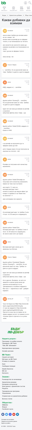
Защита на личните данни (9, 421)
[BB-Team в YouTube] (13, 414)
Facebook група (7, 409)
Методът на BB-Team (9, 359)
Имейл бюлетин (7, 369)
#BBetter (5, 405)
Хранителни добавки (15, 15)
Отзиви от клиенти (8, 361)
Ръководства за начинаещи (11, 379)
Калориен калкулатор (9, 384)
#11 (28, 259)
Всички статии (7, 399)
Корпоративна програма (10, 348)
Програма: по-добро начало (12, 341)
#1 (28, 67)
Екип (3, 364)
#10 (28, 244)
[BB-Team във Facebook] (2, 414)
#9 (28, 224)
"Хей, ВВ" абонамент (9, 345)
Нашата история (8, 357)
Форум (4, 15)
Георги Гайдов (12, 65)
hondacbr (10, 30)
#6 (28, 161)
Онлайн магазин (7, 351)
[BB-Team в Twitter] (6, 414)
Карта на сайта (5, 423)
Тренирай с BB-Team (9, 343)
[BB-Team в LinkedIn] (17, 414)
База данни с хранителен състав (13, 386)
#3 (28, 97)
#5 (28, 140)
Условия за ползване (7, 419)
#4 (28, 123)
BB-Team (6, 355)
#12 (28, 300)
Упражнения (6, 393)
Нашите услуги (8, 339)
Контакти (5, 373)
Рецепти (5, 388)
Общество (6, 402)
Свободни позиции (8, 366)
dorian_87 (10, 299)
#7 (28, 176)
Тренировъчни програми (10, 391)
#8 (28, 209)
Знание (5, 377)
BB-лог (4, 371)
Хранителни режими (9, 382)
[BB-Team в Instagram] (10, 414)
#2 (28, 84)
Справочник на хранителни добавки (14, 396)
